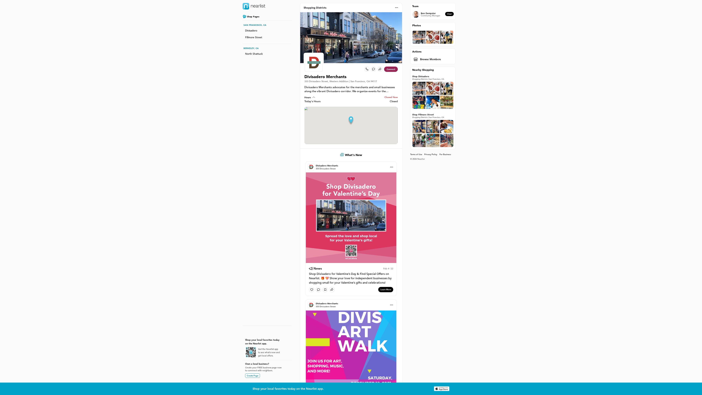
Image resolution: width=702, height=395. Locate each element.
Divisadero (251, 30)
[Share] (380, 69)
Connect (391, 69)
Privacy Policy (430, 154)
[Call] (366, 69)
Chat (449, 14)
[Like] (311, 289)
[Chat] (373, 69)
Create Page (252, 375)
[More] (396, 7)
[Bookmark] (325, 289)
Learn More (385, 289)
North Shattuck (254, 53)
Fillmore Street (253, 37)
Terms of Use (416, 154)
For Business (445, 154)
